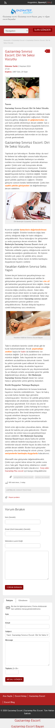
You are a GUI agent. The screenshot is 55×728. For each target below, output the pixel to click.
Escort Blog (9, 702)
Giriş (49, 2)
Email (7, 623)
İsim (7, 614)
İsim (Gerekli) (10, 517)
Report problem (14, 497)
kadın (23, 352)
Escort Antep (21, 696)
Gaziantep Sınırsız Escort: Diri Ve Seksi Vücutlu (20, 55)
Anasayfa (7, 40)
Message (9, 640)
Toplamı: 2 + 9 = (11, 668)
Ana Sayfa (7, 696)
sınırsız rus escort (42, 477)
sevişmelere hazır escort (23, 477)
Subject (8, 631)
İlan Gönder (42, 30)
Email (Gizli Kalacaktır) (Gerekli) (17, 529)
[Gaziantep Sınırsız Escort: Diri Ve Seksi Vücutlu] (22, 87)
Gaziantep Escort (18, 40)
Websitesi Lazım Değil (14, 541)
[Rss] (5, 2)
